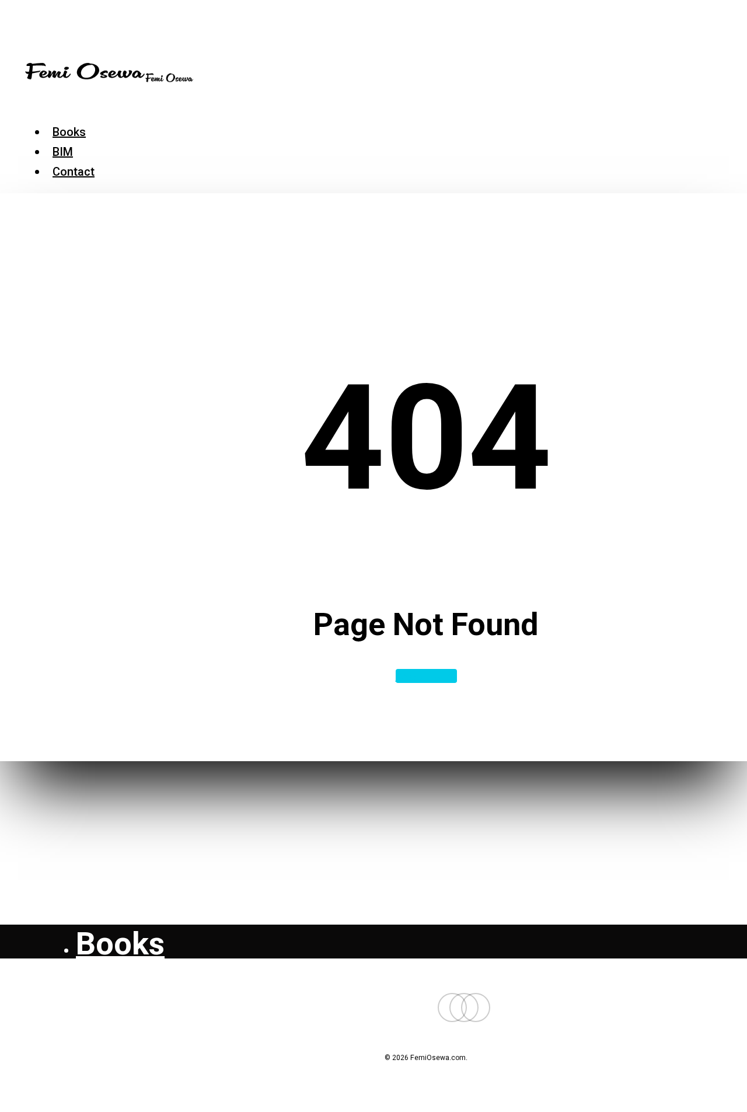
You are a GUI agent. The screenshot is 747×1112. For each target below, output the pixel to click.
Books (120, 943)
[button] (30, 101)
